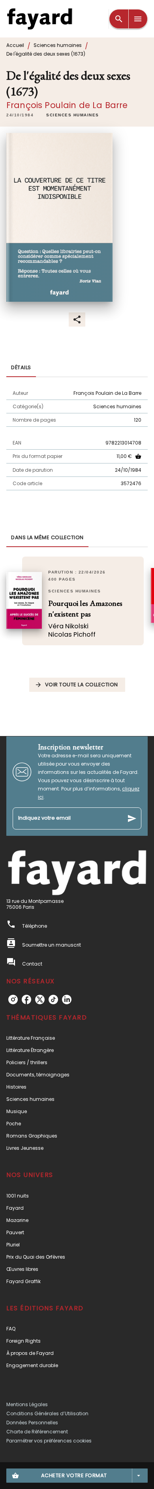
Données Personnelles (32, 1422)
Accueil (15, 45)
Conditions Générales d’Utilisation (47, 1413)
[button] (72, 115)
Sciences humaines (58, 45)
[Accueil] (39, 18)
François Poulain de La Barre (67, 105)
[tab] (21, 367)
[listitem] (13, 999)
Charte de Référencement (37, 1431)
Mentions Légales (27, 1404)
